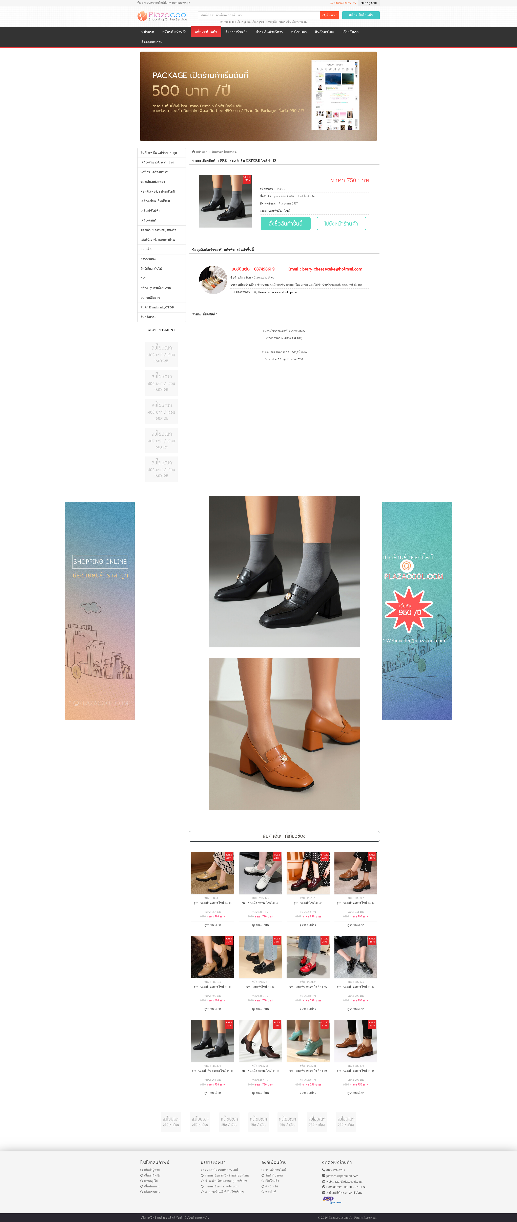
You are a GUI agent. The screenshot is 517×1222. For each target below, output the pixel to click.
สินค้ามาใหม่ (324, 32)
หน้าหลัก (201, 152)
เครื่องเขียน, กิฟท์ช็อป (155, 201)
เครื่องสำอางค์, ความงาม (157, 162)
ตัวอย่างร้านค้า (236, 32)
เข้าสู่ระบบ (370, 2)
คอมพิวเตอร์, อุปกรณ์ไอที (158, 191)
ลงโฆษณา (299, 32)
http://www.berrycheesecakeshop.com (275, 292)
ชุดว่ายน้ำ (284, 21)
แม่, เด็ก (146, 249)
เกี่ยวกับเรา (351, 32)
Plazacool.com (338, 1217)
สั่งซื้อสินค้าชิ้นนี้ (286, 223)
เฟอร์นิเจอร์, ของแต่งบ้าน (158, 239)
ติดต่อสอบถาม (152, 42)
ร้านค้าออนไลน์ (275, 1170)
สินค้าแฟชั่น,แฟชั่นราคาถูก (159, 152)
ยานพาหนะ (148, 259)
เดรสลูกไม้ (271, 21)
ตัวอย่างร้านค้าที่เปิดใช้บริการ (224, 1191)
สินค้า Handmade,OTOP (157, 307)
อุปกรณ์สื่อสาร (150, 297)
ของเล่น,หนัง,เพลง (153, 181)
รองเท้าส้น (275, 210)
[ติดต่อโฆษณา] (161, 354)
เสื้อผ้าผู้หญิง (243, 21)
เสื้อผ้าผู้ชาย (258, 21)
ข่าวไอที (270, 1191)
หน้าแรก (147, 32)
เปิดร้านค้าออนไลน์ (344, 2)
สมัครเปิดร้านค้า (361, 15)
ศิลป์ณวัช (271, 1186)
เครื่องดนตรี (149, 220)
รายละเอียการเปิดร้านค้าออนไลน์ (227, 1175)
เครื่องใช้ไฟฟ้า (150, 210)
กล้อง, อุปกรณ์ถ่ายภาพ (156, 288)
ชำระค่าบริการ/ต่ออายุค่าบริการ (226, 1181)
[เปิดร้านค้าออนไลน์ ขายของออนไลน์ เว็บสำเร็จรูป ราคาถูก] (258, 96)
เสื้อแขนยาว (152, 1191)
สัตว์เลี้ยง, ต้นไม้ (151, 268)
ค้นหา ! (331, 15)
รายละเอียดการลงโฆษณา (222, 1186)
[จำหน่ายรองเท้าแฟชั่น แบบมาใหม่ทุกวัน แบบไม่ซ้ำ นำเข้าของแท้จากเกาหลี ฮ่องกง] (213, 279)
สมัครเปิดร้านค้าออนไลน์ (221, 1170)
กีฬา (143, 278)
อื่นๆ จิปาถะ (148, 317)
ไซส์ (287, 210)
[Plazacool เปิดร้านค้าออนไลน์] (162, 16)
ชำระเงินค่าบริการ (269, 32)
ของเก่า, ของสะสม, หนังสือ (159, 230)
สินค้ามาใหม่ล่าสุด (224, 152)
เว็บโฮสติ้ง (272, 1181)
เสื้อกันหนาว (152, 1186)
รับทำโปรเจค (274, 1175)
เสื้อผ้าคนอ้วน (299, 21)
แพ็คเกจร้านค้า (206, 31)
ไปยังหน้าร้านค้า (341, 223)
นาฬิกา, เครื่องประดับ (155, 172)
